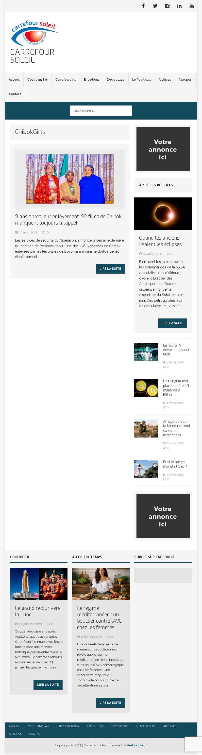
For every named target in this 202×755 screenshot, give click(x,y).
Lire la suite (110, 268)
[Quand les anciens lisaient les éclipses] (163, 227)
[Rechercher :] (101, 110)
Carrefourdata (65, 79)
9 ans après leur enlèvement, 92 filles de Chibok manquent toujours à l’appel (68, 219)
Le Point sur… (141, 79)
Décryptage (116, 79)
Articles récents (156, 185)
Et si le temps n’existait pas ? (175, 464)
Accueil (14, 79)
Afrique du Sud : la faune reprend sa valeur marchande (176, 428)
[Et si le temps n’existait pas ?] (146, 475)
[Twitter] (155, 6)
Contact (15, 94)
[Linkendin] (179, 6)
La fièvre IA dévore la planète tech (177, 350)
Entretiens (91, 79)
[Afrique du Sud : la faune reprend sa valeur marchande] (146, 435)
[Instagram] (167, 6)
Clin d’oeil (20, 557)
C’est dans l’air (37, 79)
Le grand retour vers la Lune (37, 611)
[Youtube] (191, 6)
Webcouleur (137, 745)
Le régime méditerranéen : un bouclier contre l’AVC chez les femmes (99, 618)
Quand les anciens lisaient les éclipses (160, 241)
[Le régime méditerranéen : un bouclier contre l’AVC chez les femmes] (101, 597)
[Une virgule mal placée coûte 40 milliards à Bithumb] (146, 394)
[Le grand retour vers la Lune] (39, 597)
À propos (185, 79)
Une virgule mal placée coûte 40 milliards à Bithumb (176, 388)
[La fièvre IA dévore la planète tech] (146, 358)
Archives (165, 79)
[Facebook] (143, 6)
